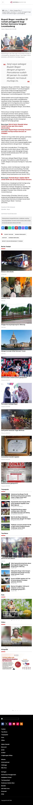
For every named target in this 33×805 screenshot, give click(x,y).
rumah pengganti (20, 234)
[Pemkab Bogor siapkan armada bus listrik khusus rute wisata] (16, 260)
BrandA (3, 785)
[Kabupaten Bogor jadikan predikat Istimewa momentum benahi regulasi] (16, 446)
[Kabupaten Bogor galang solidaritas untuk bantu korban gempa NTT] (16, 472)
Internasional (5, 762)
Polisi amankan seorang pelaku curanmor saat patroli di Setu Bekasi (16, 557)
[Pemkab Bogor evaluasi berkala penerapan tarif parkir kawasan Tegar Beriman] (16, 419)
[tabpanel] (16, 609)
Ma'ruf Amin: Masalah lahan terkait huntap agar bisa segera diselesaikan (14, 126)
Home (6, 10)
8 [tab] (22, 647)
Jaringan (3, 772)
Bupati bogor (8, 234)
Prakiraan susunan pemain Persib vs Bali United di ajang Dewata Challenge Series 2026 (21, 526)
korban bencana (14, 237)
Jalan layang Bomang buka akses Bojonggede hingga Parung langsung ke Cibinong (16, 323)
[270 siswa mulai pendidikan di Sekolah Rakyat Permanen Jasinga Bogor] (16, 393)
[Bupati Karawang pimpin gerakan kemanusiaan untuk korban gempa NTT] (16, 366)
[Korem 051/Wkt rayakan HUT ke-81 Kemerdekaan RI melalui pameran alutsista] (5, 581)
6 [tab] (18, 647)
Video (3, 622)
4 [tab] (19, 620)
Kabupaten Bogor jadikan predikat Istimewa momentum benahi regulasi (15, 456)
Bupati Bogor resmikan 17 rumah (12, 241)
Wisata (3, 759)
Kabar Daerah (5, 744)
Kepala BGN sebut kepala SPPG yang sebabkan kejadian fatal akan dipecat (20, 503)
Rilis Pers (4, 768)
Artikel (3, 752)
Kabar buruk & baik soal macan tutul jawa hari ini (15, 642)
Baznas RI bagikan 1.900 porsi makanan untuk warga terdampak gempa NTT (20, 587)
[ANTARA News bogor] (18, 2)
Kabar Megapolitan (15, 10)
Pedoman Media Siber (8, 783)
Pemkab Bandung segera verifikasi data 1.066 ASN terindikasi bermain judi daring (20, 511)
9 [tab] (25, 647)
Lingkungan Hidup (6, 755)
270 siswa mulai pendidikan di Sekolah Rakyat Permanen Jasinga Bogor (16, 403)
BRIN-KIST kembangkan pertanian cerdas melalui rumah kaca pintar (15, 614)
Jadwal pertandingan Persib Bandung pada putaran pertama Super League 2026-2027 (21, 495)
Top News (4, 533)
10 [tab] (27, 647)
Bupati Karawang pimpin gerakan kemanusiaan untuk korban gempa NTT (14, 376)
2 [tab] (14, 620)
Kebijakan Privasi (6, 777)
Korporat (4, 791)
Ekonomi (3, 747)
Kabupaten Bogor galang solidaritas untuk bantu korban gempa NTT (15, 482)
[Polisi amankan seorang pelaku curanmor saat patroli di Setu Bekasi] (16, 547)
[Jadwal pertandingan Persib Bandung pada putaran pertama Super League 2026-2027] (5, 496)
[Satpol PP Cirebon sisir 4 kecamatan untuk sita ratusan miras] (16, 287)
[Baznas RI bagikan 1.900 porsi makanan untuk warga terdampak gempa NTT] (5, 588)
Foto (2, 595)
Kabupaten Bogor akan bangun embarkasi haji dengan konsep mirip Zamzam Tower (16, 350)
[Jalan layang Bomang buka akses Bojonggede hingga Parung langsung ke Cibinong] (16, 313)
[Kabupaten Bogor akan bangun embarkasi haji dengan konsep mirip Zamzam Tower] (16, 340)
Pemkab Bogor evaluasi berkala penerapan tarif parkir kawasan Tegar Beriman (15, 429)
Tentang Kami (5, 780)
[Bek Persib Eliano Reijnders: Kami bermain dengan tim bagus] (5, 519)
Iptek (2, 750)
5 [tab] (21, 620)
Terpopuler (5, 489)
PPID (2, 794)
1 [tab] (11, 620)
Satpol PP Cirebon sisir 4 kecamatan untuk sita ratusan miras (16, 297)
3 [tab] (16, 620)
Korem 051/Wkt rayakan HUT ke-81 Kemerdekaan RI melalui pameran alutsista (21, 580)
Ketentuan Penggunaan (8, 774)
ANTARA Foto (5, 788)
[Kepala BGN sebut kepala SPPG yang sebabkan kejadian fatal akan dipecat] (5, 504)
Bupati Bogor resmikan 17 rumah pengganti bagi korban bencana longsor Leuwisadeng (16, 12)
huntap (4, 237)
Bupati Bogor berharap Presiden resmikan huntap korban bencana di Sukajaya (16, 131)
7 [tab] (20, 647)
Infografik (4, 649)
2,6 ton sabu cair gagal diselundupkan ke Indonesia (14, 705)
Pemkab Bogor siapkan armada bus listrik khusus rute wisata (15, 270)
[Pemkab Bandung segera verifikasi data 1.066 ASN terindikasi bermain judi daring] (5, 511)
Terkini (3, 729)
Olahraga (4, 765)
